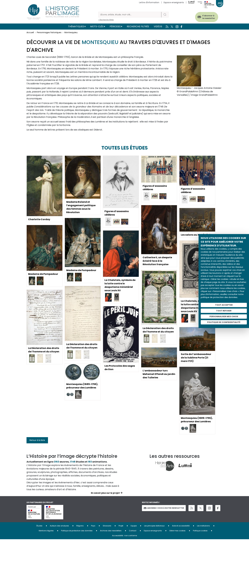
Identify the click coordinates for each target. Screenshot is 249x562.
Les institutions (203, 526)
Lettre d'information (149, 2)
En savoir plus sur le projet (105, 492)
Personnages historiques (49, 32)
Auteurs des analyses (59, 526)
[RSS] (191, 508)
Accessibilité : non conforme (124, 535)
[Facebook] (217, 508)
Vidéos (158, 26)
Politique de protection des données (77, 530)
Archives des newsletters (110, 530)
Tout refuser (223, 310)
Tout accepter (224, 304)
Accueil (30, 32)
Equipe (134, 526)
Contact (132, 530)
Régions (80, 526)
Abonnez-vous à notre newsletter (165, 508)
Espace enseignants (174, 2)
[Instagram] (209, 508)
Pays (93, 526)
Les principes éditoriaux (154, 526)
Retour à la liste (37, 440)
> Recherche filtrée (106, 19)
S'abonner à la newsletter (208, 16)
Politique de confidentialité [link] (223, 322)
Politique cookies (200, 530)
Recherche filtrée (138, 26)
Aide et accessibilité (180, 526)
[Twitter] (200, 508)
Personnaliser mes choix (224, 316)
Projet (121, 526)
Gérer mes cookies (177, 530)
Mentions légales (46, 530)
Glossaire (107, 526)
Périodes (115, 26)
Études (39, 526)
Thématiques (76, 26)
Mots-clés (96, 26)
